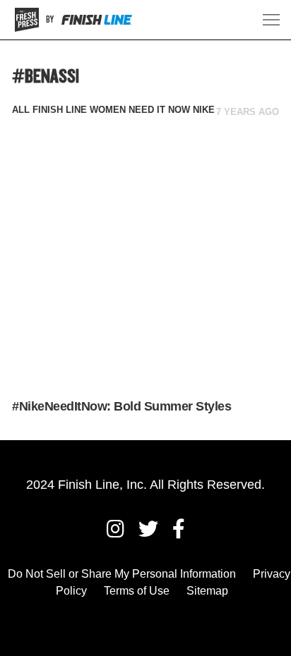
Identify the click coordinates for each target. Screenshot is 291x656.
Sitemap (207, 591)
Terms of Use (137, 591)
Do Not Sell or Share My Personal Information (122, 574)
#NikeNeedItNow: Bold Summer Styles (121, 406)
